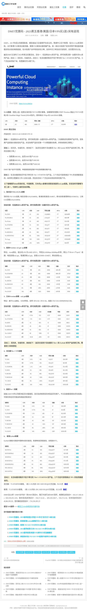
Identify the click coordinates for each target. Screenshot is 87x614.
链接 (75, 124)
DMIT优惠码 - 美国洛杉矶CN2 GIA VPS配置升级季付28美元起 (32, 536)
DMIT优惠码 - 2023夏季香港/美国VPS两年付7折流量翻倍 (30, 533)
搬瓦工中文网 (9, 4)
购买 (66, 484)
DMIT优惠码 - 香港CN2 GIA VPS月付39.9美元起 (27, 525)
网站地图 (46, 605)
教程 (78, 7)
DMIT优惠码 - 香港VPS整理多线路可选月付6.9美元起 (65, 595)
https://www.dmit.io (25, 103)
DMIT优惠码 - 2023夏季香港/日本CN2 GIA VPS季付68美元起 (32, 529)
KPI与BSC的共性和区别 (11, 560)
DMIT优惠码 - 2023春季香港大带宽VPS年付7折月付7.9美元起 (32, 517)
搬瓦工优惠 (54, 7)
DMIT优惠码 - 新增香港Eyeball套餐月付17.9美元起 (28, 521)
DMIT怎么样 (46, 552)
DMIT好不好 (29, 552)
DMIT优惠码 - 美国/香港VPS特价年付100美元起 (21, 595)
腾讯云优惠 (29, 7)
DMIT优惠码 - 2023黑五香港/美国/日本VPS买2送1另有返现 (43, 31)
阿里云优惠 (42, 7)
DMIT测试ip (62, 552)
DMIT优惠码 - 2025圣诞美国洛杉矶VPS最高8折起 (22, 578)
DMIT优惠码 (20, 552)
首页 (19, 7)
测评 (71, 7)
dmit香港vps (71, 552)
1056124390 (30, 541)
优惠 (64, 7)
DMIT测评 (54, 552)
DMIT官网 (38, 552)
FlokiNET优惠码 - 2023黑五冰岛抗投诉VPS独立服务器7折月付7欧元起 (64, 561)
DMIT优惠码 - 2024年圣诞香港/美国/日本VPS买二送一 (65, 584)
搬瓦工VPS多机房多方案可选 (29, 506)
